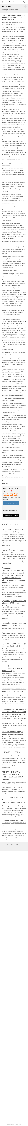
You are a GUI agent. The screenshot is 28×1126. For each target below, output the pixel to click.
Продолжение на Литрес (11, 515)
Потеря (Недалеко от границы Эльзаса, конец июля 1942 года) (12, 668)
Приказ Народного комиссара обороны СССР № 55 (14, 601)
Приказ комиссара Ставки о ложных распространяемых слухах (14, 822)
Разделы (16, 844)
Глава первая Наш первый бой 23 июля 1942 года (12, 530)
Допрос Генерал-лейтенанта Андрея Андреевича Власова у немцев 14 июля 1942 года (14, 799)
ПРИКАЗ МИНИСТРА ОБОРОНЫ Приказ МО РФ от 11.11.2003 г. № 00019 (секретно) (13, 775)
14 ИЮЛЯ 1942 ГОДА (11, 752)
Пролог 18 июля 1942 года (13, 550)
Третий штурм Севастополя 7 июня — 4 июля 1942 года (14, 689)
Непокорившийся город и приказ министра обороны (13, 732)
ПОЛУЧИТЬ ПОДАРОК (10, 503)
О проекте (10, 844)
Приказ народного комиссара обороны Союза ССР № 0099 (14, 710)
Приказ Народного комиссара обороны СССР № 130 (14, 624)
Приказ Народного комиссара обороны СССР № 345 (14, 644)
